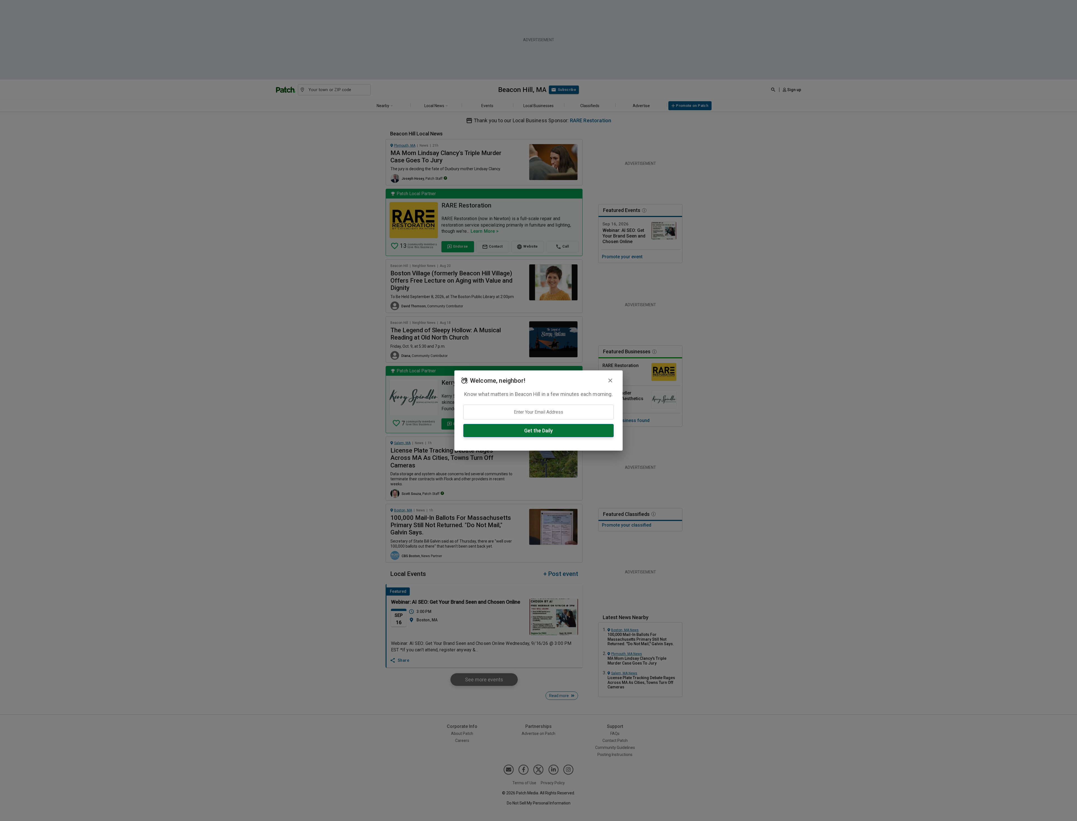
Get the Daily (538, 430)
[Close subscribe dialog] (610, 380)
